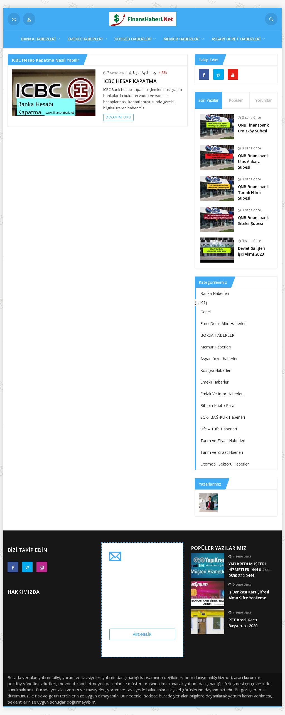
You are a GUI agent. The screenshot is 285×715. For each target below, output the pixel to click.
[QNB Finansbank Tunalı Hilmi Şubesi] (217, 188)
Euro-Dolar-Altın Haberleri (223, 323)
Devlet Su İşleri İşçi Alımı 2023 (251, 251)
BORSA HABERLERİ (217, 335)
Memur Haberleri (181, 39)
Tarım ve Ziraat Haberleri (222, 440)
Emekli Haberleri (85, 39)
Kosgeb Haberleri (133, 39)
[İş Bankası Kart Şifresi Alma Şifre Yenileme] (207, 593)
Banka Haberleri (38, 39)
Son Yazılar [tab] (208, 100)
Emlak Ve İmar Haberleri (222, 393)
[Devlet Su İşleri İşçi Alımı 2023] (217, 249)
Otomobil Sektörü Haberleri (225, 464)
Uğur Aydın (142, 72)
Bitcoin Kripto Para (217, 405)
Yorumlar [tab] (263, 100)
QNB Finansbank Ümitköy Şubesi (253, 128)
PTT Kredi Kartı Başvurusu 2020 (243, 622)
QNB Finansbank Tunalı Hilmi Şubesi (253, 192)
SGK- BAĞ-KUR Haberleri (222, 417)
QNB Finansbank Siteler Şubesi (253, 220)
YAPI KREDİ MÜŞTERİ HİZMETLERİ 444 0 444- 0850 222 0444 (249, 569)
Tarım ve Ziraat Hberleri (221, 452)
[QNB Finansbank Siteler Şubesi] (217, 219)
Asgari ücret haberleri (236, 39)
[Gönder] (271, 19)
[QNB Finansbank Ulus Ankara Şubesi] (217, 157)
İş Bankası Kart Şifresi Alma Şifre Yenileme (249, 594)
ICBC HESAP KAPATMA (130, 81)
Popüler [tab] (236, 100)
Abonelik (142, 634)
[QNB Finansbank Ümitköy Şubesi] (217, 126)
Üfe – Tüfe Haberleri (218, 429)
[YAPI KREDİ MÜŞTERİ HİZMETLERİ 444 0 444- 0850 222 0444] (207, 565)
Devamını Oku (118, 117)
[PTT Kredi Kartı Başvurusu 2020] (207, 621)
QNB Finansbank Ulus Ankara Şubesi (253, 161)
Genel (205, 311)
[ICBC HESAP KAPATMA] (53, 92)
